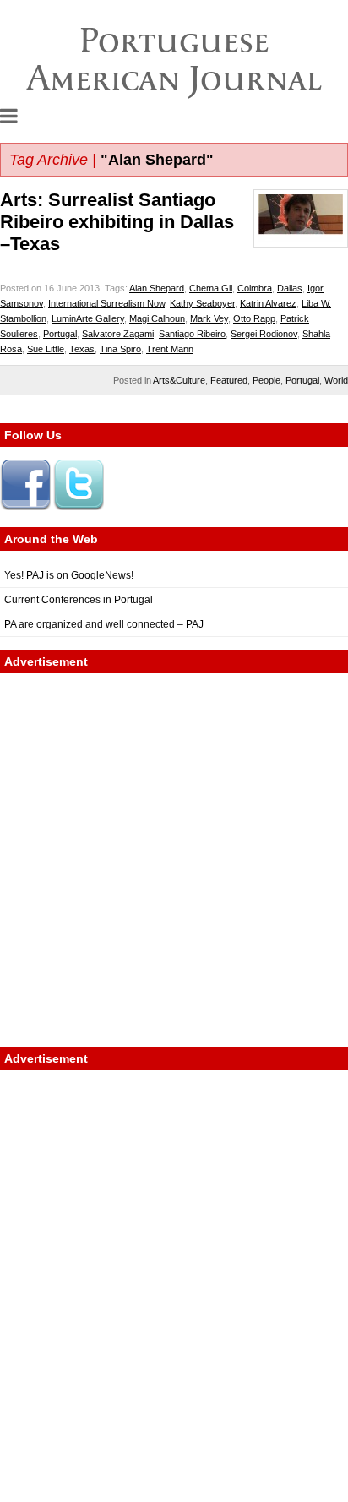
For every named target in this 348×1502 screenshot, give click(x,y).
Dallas (289, 288)
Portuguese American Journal (174, 59)
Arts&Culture (179, 380)
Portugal (60, 334)
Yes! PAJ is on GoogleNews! (68, 575)
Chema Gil (210, 288)
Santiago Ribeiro (192, 334)
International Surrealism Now (106, 303)
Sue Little (45, 349)
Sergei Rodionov (264, 334)
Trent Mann (169, 349)
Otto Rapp (254, 318)
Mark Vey (209, 318)
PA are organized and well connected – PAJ (104, 624)
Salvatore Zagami (118, 334)
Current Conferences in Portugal (78, 600)
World (336, 380)
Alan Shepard (156, 288)
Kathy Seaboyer (202, 303)
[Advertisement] (174, 860)
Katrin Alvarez (268, 303)
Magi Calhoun (157, 318)
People (266, 380)
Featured (228, 380)
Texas (82, 349)
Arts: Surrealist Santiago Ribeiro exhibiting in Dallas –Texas (117, 221)
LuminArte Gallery (88, 318)
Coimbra (254, 288)
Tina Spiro (120, 349)
